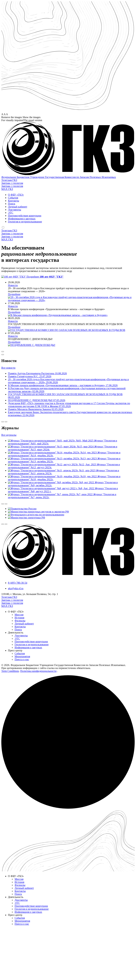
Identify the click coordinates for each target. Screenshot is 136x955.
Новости (13, 285)
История (19, 617)
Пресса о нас (22, 659)
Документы (14, 209)
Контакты (13, 200)
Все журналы (8, 435)
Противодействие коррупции (24, 215)
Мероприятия (22, 656)
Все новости (8, 367)
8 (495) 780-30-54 (17, 582)
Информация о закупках (21, 218)
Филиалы (20, 620)
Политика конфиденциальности (38, 671)
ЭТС (10, 212)
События (13, 197)
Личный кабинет (17, 206)
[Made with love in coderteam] (68, 807)
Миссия (19, 614)
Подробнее (14, 294)
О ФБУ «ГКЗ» (16, 194)
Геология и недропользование (25, 221)
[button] (68, 120)
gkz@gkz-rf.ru (15, 588)
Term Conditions (10, 671)
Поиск (11, 203)
